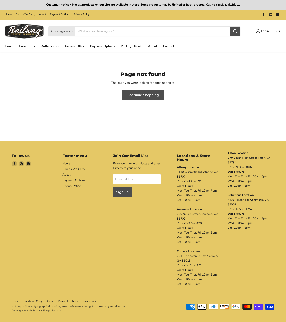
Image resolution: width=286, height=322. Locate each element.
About (42, 14)
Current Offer (74, 46)
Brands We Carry (25, 14)
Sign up (122, 192)
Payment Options (60, 14)
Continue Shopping (143, 95)
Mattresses (48, 46)
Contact (168, 46)
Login (265, 31)
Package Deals (131, 46)
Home (8, 14)
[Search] (235, 31)
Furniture (26, 46)
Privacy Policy (81, 14)
